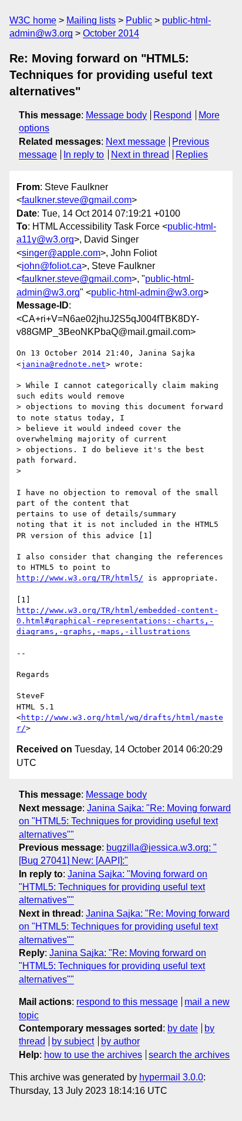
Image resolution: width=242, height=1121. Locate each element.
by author (120, 1041)
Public (139, 20)
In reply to (83, 155)
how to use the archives (93, 1055)
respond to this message (127, 1002)
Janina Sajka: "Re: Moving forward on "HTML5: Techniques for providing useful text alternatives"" (125, 821)
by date (182, 1028)
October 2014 (111, 33)
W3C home (32, 20)
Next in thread (140, 155)
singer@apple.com (61, 253)
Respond (172, 115)
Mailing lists (91, 20)
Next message (136, 142)
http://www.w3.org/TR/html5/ (79, 577)
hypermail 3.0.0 (171, 1077)
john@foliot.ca (52, 266)
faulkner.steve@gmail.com (77, 200)
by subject (73, 1041)
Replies (192, 155)
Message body (116, 115)
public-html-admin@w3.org (147, 292)
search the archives (189, 1055)
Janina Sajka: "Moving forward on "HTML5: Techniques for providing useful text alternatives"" (113, 887)
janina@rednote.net (63, 364)
